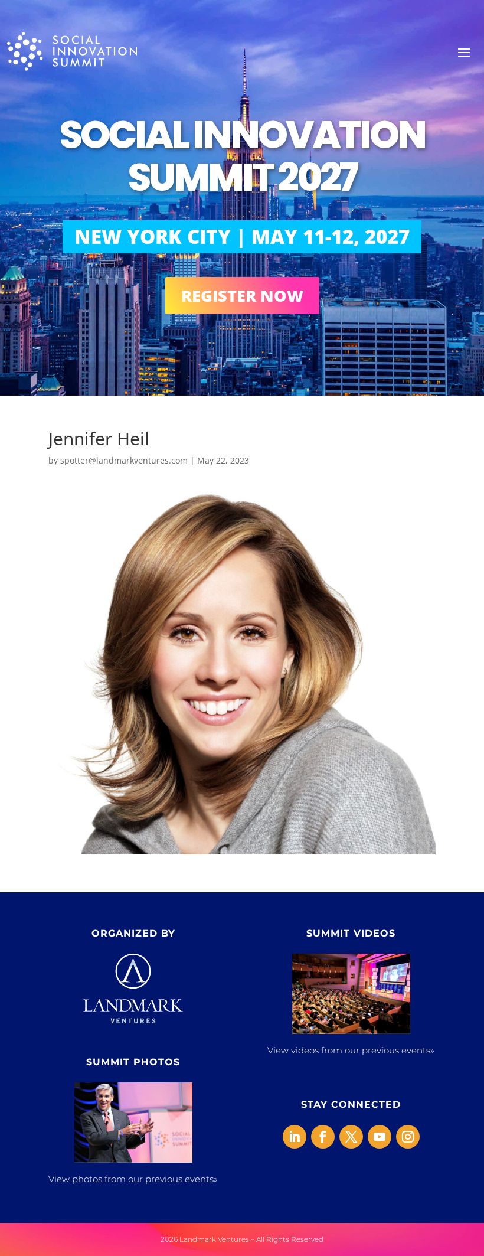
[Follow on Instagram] (408, 1137)
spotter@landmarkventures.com (124, 460)
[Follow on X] (351, 1137)
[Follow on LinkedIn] (294, 1137)
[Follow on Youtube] (379, 1137)
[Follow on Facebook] (323, 1137)
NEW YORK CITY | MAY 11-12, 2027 (242, 236)
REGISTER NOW (242, 295)
